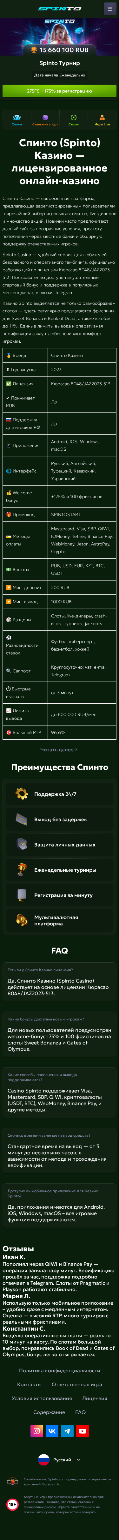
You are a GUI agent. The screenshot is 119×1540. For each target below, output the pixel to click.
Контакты (29, 1384)
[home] (60, 9)
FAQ (80, 1412)
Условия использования (42, 1398)
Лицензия (94, 1398)
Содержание (49, 1412)
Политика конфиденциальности (59, 1370)
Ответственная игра (77, 1384)
